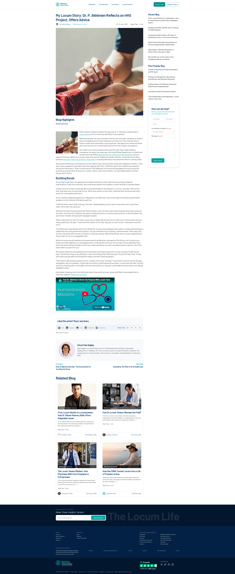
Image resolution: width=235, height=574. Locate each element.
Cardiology (142, 536)
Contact (58, 540)
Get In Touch (158, 160)
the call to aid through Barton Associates (79, 159)
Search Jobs (159, 4)
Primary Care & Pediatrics (146, 542)
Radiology (162, 542)
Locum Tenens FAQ (81, 538)
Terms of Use (82, 571)
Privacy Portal (109, 571)
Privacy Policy (73, 571)
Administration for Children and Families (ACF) (115, 155)
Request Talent (172, 4)
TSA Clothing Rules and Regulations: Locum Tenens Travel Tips (163, 98)
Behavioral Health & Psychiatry (168, 534)
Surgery (142, 544)
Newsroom (58, 538)
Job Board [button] (91, 4)
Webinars (79, 536)
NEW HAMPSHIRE (161, 550)
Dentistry (142, 538)
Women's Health (164, 544)
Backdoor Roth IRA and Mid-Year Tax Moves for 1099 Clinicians (163, 29)
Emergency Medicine (165, 538)
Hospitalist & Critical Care (146, 540)
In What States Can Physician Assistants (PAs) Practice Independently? (162, 85)
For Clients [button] (115, 4)
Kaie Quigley (66, 24)
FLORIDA (130, 550)
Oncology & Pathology (165, 540)
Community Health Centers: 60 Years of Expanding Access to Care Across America (163, 36)
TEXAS (177, 550)
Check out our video (79, 274)
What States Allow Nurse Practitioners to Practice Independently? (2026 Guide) (162, 43)
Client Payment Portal (92, 571)
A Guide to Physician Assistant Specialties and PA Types (162, 70)
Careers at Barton (60, 536)
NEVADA (145, 550)
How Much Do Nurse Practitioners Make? (162, 91)
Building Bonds (62, 123)
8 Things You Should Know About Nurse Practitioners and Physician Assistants (161, 78)
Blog (78, 534)
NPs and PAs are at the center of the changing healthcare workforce (161, 58)
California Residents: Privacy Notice (123, 571)
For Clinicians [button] (103, 4)
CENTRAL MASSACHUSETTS (110, 550)
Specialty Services (165, 536)
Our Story (58, 534)
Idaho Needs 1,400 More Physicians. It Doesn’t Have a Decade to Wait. (161, 51)
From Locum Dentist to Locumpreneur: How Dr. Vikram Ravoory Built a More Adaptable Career (163, 20)
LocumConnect (127, 4)
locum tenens (84, 134)
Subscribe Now (98, 518)
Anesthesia (142, 534)
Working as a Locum (80, 24)
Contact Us (102, 571)
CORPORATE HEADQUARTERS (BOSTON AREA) (67, 550)
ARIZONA (91, 550)
